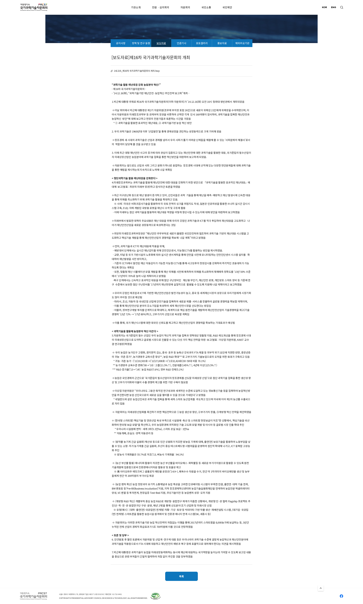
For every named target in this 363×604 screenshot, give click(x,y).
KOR (324, 7)
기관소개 (136, 7)
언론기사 (181, 43)
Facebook (341, 596)
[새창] (155, 596)
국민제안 (227, 7)
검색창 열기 (341, 7)
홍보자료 (222, 43)
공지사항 (120, 43)
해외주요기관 (242, 43)
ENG (333, 7)
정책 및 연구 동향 (141, 43)
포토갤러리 (202, 43)
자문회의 (185, 7)
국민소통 (206, 7)
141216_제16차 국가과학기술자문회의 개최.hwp (137, 70)
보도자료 (161, 43)
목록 (181, 576)
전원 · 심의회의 (160, 7)
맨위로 (321, 588)
